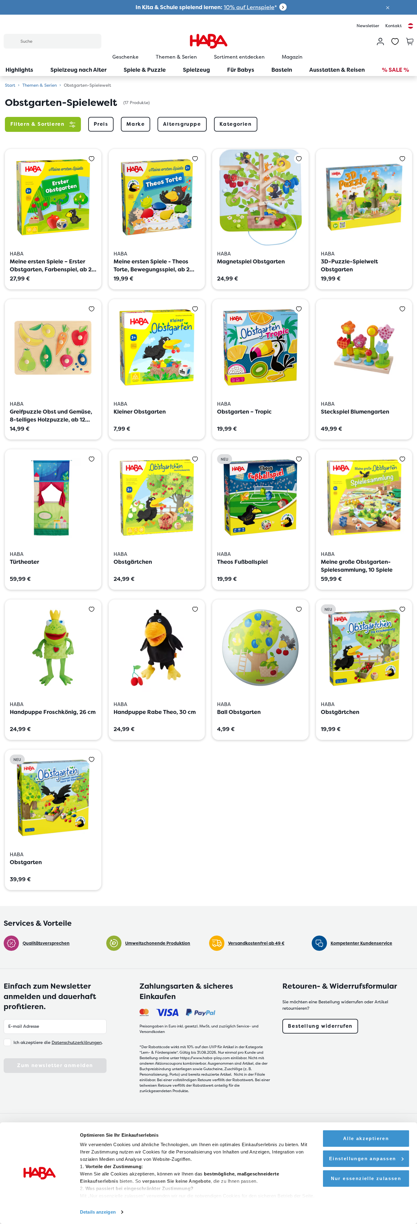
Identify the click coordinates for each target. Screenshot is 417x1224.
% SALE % (395, 69)
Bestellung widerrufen (320, 1026)
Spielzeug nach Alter (78, 69)
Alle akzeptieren (366, 1138)
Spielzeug (196, 69)
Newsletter (368, 25)
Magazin (292, 57)
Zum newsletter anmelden (55, 1065)
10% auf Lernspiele (249, 7)
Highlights (19, 69)
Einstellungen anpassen (362, 1158)
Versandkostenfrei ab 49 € (256, 943)
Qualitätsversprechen (46, 943)
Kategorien (235, 124)
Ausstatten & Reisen (337, 69)
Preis (101, 124)
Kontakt (393, 25)
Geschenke (125, 57)
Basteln (281, 69)
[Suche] (12, 41)
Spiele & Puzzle (145, 69)
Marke (135, 124)
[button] (387, 7)
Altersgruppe (182, 124)
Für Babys (240, 69)
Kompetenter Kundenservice (361, 943)
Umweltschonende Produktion (157, 943)
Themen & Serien (176, 57)
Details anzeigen (98, 1212)
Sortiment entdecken (239, 57)
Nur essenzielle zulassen (366, 1178)
